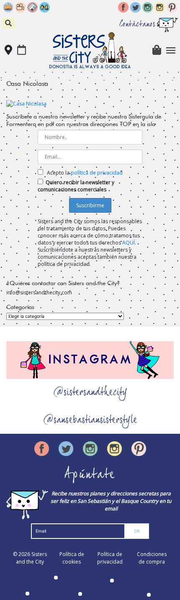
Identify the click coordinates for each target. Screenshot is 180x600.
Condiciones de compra (152, 558)
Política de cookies (71, 558)
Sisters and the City (31, 558)
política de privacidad (97, 172)
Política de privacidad (110, 558)
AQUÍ (128, 242)
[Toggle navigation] (171, 50)
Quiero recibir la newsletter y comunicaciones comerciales (76, 186)
